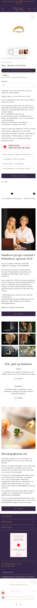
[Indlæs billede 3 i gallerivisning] (21, 52)
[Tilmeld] (34, 572)
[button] (29, 9)
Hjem (3, 58)
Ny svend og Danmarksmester (16, 58)
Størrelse (4, 81)
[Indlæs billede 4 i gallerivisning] (26, 52)
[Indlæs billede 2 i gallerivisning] (16, 52)
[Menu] (2, 9)
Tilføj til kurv (18, 176)
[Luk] (34, 581)
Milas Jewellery (7, 62)
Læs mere (18, 314)
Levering (13, 77)
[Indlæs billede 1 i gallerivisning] (11, 52)
